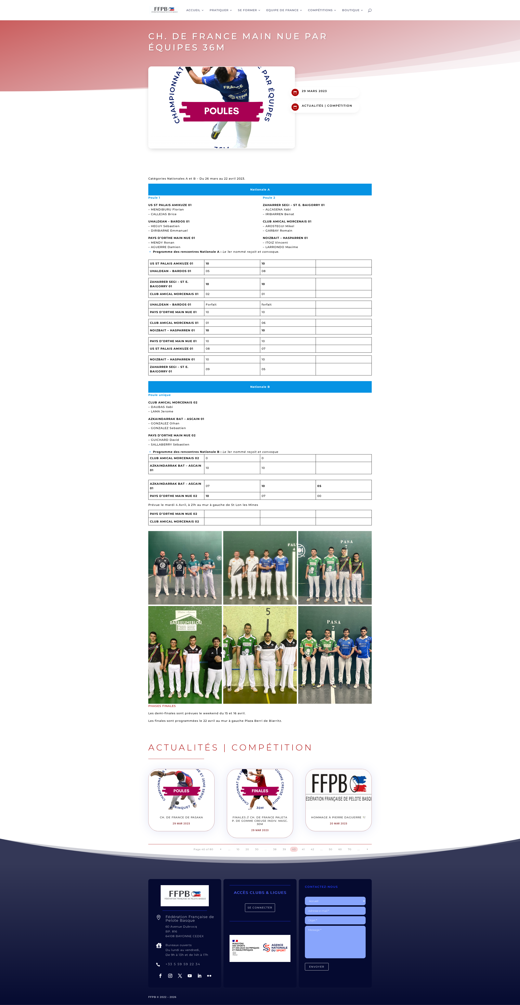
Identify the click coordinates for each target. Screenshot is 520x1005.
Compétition (339, 105)
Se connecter (260, 907)
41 (303, 849)
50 (330, 849)
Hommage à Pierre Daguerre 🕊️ (338, 817)
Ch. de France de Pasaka (181, 817)
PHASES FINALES (162, 706)
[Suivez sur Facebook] (160, 976)
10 (238, 849)
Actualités (313, 105)
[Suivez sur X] (180, 976)
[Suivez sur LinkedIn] (199, 976)
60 (340, 849)
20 (247, 849)
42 (312, 849)
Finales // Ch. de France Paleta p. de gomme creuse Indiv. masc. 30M (260, 821)
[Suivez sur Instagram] (170, 976)
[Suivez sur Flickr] (209, 976)
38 (275, 849)
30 (257, 849)
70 (349, 849)
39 (284, 849)
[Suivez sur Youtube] (190, 976)
